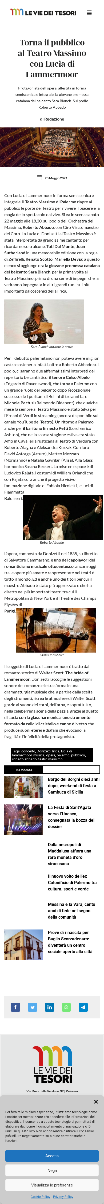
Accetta (52, 1156)
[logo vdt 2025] (43, 10)
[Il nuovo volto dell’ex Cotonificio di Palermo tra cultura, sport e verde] (23, 884)
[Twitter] (32, 1007)
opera (50, 755)
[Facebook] (15, 1007)
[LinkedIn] (49, 1007)
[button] (96, 1101)
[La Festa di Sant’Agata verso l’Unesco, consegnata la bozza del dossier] (23, 819)
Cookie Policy (40, 1197)
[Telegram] (83, 1007)
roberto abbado (24, 759)
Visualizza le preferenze (52, 1185)
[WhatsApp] (66, 1007)
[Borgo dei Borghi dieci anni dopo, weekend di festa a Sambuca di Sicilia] (23, 787)
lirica (55, 751)
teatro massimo (50, 759)
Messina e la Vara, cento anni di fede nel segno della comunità (71, 911)
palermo (63, 755)
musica (39, 755)
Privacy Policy (63, 1197)
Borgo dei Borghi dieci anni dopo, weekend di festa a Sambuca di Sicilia (73, 786)
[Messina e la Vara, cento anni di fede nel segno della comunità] (23, 912)
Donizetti (44, 751)
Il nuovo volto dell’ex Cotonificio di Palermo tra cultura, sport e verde (72, 883)
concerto (28, 751)
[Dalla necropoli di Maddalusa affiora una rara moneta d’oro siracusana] (23, 852)
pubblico (78, 755)
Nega (52, 1170)
